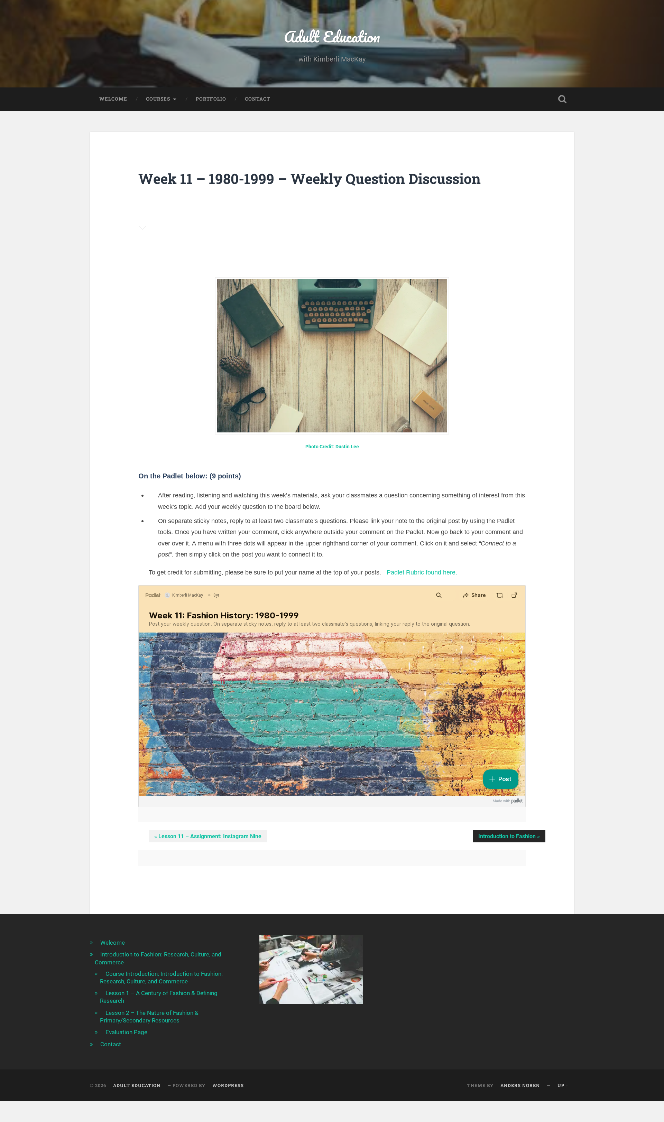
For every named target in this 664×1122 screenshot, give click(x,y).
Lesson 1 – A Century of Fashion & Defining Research (159, 997)
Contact (257, 99)
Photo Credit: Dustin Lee (332, 447)
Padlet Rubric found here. (422, 572)
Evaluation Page (126, 1032)
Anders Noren (520, 1085)
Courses (158, 99)
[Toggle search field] (562, 99)
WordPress (228, 1085)
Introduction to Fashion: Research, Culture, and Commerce (158, 958)
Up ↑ (563, 1085)
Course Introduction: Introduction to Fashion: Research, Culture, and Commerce (161, 977)
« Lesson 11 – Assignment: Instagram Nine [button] (207, 836)
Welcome (113, 99)
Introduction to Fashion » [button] (509, 836)
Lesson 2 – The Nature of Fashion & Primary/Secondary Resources (149, 1016)
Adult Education (332, 36)
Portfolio (211, 99)
